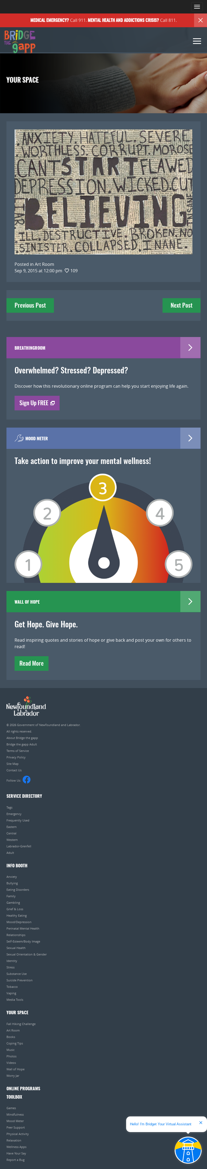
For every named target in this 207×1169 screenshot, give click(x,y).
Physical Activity (17, 1134)
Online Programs (23, 1089)
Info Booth (16, 866)
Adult (10, 853)
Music (10, 1050)
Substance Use (16, 974)
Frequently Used (17, 820)
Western (12, 840)
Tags (9, 807)
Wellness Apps (16, 1147)
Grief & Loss (14, 909)
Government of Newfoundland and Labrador (26, 706)
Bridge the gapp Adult (21, 744)
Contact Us (14, 770)
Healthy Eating (16, 915)
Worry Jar (12, 1076)
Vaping (11, 993)
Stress (10, 967)
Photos (11, 1056)
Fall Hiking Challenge (21, 1024)
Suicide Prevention (19, 980)
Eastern (11, 827)
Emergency (14, 814)
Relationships (15, 935)
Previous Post (30, 306)
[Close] (200, 20)
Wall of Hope (15, 1069)
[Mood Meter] (103, 520)
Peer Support (15, 1127)
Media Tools (14, 1000)
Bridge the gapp (19, 42)
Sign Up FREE (33, 403)
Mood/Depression (19, 922)
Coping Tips (14, 1043)
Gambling (13, 902)
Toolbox (14, 1097)
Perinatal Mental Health (22, 928)
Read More (31, 664)
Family (11, 896)
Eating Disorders (17, 890)
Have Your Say (16, 1153)
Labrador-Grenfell (18, 846)
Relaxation (13, 1140)
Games (11, 1108)
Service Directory (24, 796)
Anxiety (11, 877)
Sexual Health (16, 948)
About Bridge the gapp (22, 738)
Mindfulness (15, 1114)
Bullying (12, 883)
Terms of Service (17, 751)
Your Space (17, 1013)
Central (11, 833)
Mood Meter (15, 1121)
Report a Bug (15, 1160)
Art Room (13, 1030)
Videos (11, 1063)
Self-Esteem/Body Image (23, 941)
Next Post (181, 306)
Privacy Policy (16, 757)
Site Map (12, 764)
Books (10, 1037)
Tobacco (12, 987)
